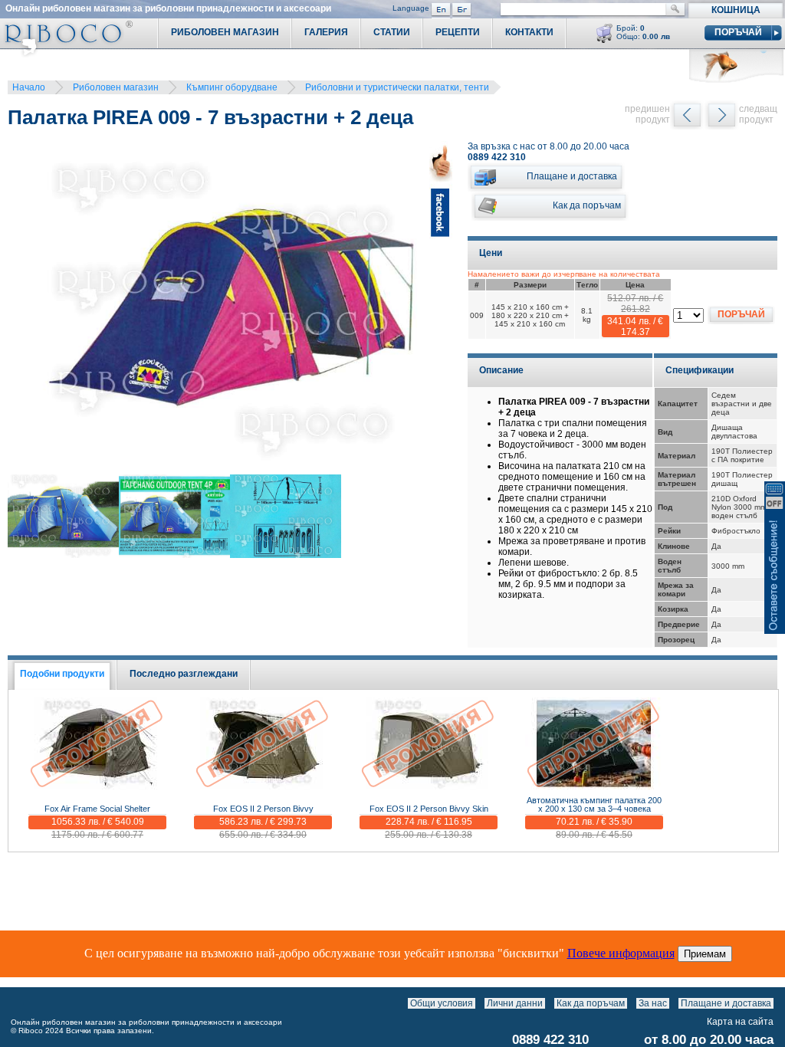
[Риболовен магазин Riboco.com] (66, 53)
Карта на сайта (740, 1021)
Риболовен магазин (116, 87)
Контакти (529, 32)
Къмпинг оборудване (232, 87)
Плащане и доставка (726, 1003)
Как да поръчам (591, 1003)
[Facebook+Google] (440, 310)
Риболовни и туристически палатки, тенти (397, 87)
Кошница (735, 10)
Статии (391, 32)
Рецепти (457, 32)
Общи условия (441, 1003)
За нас (653, 1003)
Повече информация (621, 953)
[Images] (777, 1003)
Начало (28, 87)
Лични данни (515, 1003)
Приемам (705, 954)
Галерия (326, 32)
